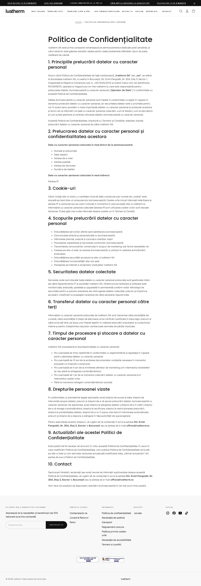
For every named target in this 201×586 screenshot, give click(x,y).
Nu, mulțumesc (100, 332)
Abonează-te (118, 323)
